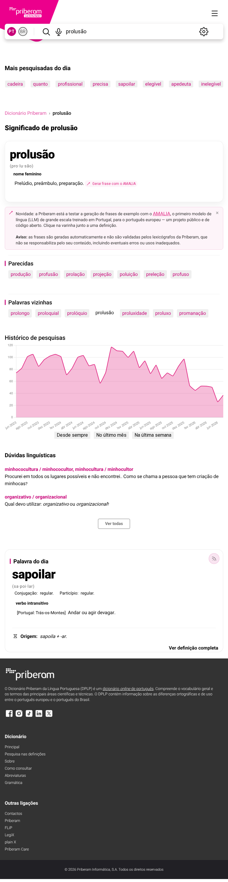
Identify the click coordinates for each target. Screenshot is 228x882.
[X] (49, 716)
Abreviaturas (15, 775)
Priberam (12, 821)
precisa (100, 84)
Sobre (10, 761)
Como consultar (18, 768)
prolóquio (77, 313)
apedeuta (181, 84)
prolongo (20, 313)
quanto (40, 84)
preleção (155, 274)
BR (23, 31)
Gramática (13, 783)
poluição (129, 274)
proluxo (163, 313)
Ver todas (114, 523)
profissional (70, 84)
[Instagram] (19, 716)
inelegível (211, 84)
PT (12, 31)
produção (21, 274)
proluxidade (134, 313)
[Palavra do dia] (214, 558)
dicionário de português (128, 689)
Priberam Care (17, 849)
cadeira (15, 84)
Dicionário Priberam (25, 113)
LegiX (9, 835)
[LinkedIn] (38, 716)
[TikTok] (29, 716)
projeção (102, 274)
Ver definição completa (193, 648)
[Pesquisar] (46, 31)
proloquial (48, 313)
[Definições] (203, 31)
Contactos (13, 814)
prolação (75, 274)
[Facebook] (9, 716)
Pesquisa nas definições (25, 754)
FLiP (8, 828)
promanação (192, 313)
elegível (153, 84)
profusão (48, 274)
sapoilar (126, 84)
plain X (10, 842)
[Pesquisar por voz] (58, 31)
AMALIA (161, 213)
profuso (181, 274)
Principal (12, 747)
